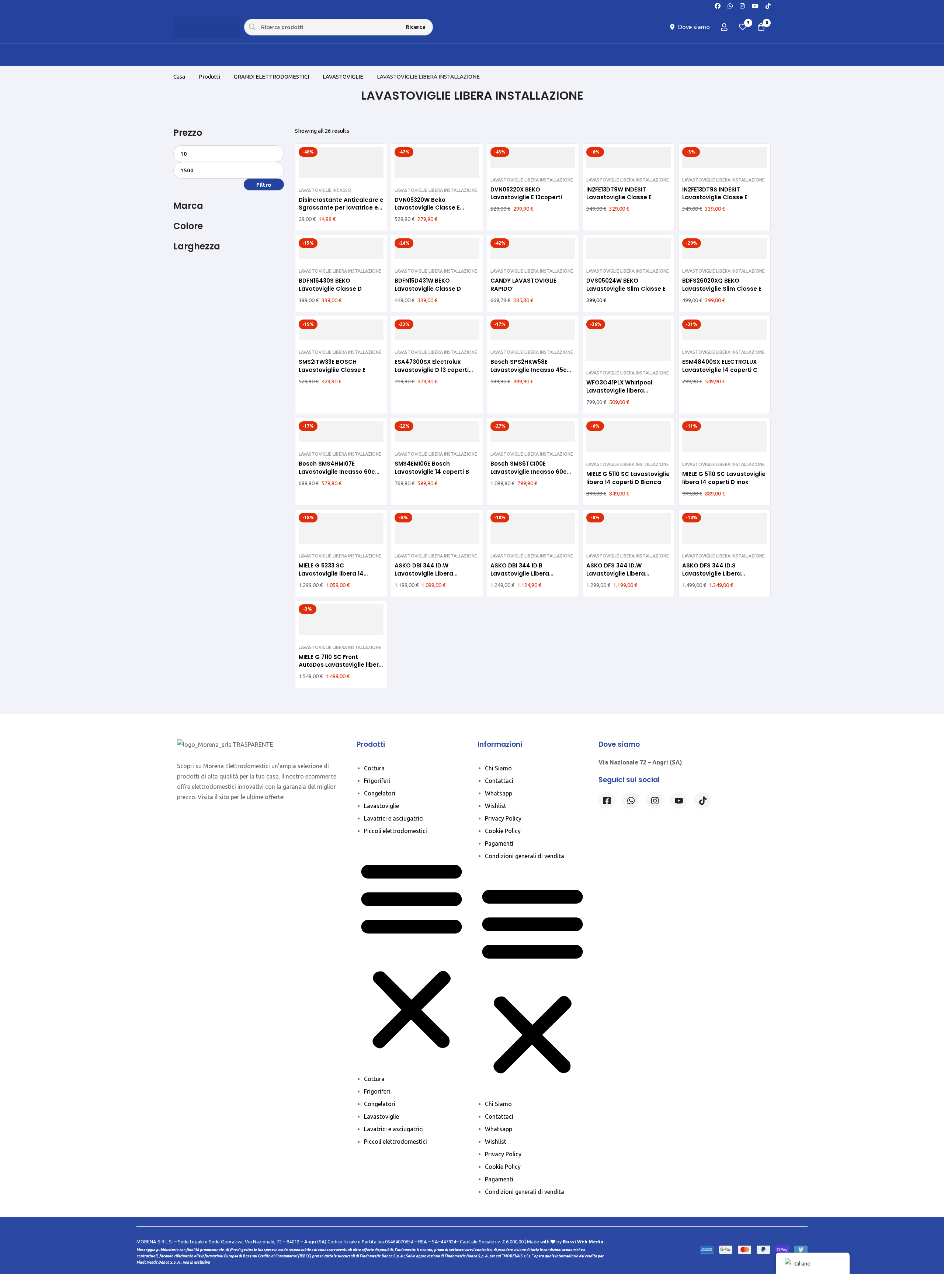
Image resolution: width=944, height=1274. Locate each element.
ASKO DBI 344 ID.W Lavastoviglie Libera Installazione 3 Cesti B (427, 574)
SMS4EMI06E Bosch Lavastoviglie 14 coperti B (432, 468)
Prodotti (209, 76)
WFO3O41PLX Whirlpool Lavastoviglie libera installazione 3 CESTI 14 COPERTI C (620, 395)
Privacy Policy (503, 818)
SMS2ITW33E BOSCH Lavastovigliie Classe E (332, 366)
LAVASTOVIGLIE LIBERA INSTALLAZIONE (436, 190)
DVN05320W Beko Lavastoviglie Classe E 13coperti (427, 208)
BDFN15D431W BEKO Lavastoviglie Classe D (428, 285)
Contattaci (499, 780)
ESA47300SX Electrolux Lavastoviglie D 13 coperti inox (432, 370)
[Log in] (724, 27)
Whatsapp (498, 793)
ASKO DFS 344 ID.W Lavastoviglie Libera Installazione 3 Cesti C (619, 574)
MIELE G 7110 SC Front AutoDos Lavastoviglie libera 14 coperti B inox (341, 665)
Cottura (374, 768)
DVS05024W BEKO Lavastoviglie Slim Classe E (626, 285)
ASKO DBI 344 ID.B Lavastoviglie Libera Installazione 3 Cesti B (522, 574)
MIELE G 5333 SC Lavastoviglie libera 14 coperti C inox (331, 574)
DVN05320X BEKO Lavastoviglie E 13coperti (526, 193)
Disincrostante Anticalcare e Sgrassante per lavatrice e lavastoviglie (341, 208)
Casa (179, 76)
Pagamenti (499, 843)
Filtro (263, 185)
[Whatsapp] (730, 5)
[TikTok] (768, 5)
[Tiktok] (702, 800)
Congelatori (379, 793)
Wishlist (495, 805)
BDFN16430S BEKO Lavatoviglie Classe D (330, 285)
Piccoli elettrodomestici (395, 831)
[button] (411, 955)
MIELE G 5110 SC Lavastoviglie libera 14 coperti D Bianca (628, 478)
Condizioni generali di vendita (524, 856)
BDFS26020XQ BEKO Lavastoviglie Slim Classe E (721, 285)
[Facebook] (717, 5)
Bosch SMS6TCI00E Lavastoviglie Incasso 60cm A (531, 472)
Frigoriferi (377, 780)
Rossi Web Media (583, 1241)
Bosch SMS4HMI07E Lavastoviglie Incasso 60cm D (340, 472)
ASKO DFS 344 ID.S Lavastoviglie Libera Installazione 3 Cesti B (714, 574)
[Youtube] (755, 5)
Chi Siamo (498, 768)
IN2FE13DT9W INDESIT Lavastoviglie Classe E (619, 193)
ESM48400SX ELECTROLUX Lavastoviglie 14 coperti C (719, 366)
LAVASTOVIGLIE (343, 76)
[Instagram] (742, 5)
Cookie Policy (503, 831)
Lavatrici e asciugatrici (394, 818)
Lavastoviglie (381, 805)
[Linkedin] (678, 800)
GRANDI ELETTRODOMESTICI (271, 76)
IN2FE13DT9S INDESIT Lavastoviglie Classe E (714, 193)
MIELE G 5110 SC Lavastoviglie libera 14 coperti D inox (724, 478)
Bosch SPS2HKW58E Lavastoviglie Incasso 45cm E (531, 370)
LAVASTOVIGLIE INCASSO (325, 190)
